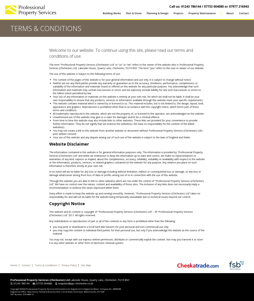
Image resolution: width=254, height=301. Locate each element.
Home (13, 265)
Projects (178, 13)
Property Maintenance (202, 13)
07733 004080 (44, 283)
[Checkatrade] (198, 265)
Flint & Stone (134, 13)
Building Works (112, 13)
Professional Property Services (30, 10)
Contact (244, 13)
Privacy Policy (69, 265)
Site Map (86, 265)
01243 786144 (21, 283)
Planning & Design (157, 13)
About (230, 13)
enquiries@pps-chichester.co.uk (75, 283)
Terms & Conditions (46, 265)
